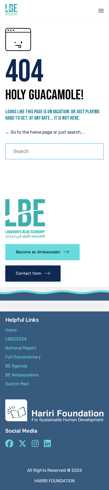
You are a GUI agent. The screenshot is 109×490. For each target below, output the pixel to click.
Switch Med (17, 383)
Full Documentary (23, 357)
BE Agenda (16, 365)
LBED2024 (15, 339)
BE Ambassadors (21, 374)
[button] (42, 252)
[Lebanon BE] (11, 10)
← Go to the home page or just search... (44, 132)
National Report (20, 348)
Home (11, 330)
